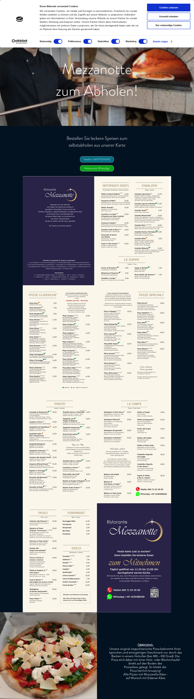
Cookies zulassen (168, 7)
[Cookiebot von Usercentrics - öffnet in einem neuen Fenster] (19, 41)
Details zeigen (160, 41)
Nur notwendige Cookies (169, 25)
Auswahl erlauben (168, 16)
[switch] (87, 41)
